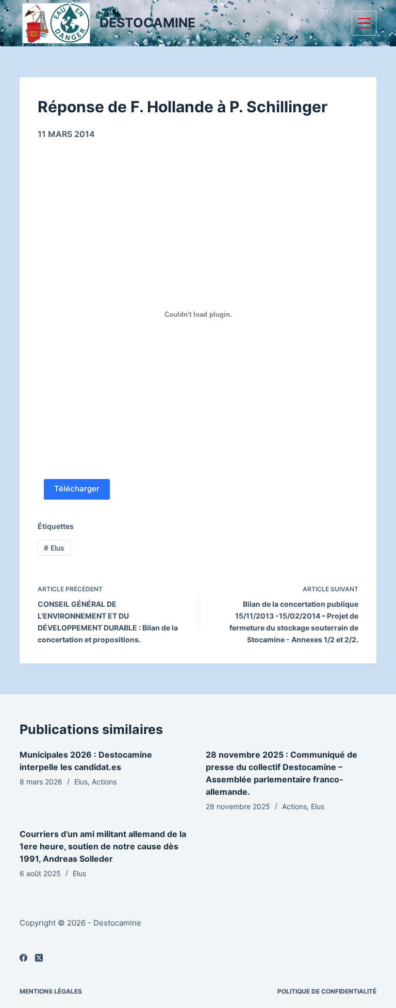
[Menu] (364, 23)
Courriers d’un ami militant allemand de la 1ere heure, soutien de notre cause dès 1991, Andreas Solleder (103, 846)
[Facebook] (23, 958)
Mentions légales (51, 991)
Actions (104, 781)
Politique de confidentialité (326, 991)
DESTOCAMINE (147, 22)
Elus (54, 547)
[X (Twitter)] (39, 958)
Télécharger (77, 488)
